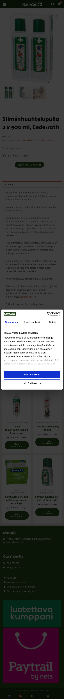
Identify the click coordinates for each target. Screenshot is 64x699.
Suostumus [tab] (11, 322)
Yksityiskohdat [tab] (32, 322)
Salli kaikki (32, 374)
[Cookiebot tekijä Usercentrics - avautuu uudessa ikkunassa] (46, 314)
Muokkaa (30, 383)
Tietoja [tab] (52, 322)
